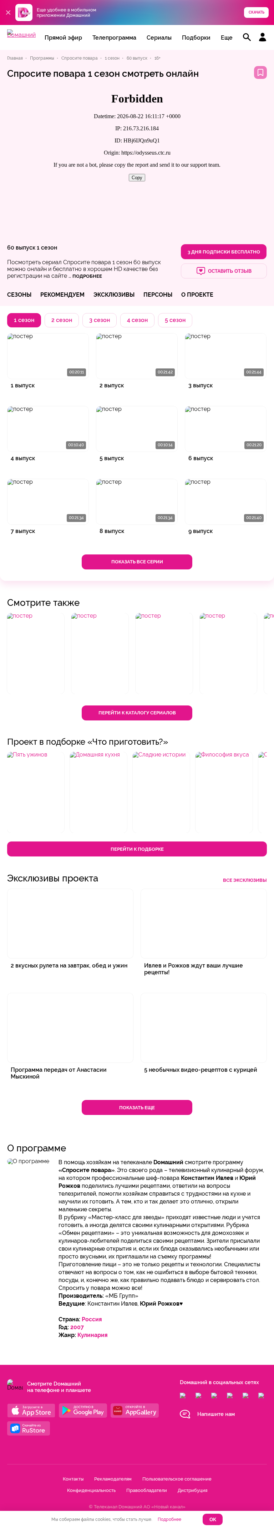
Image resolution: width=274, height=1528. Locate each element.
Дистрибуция (192, 1490)
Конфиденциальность (91, 1490)
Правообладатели (146, 1490)
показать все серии (137, 561)
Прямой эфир (63, 37)
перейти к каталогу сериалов (137, 712)
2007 (77, 1327)
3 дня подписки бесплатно (224, 252)
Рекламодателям (113, 1479)
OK (212, 1519)
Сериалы (159, 37)
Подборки (196, 37)
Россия (92, 1319)
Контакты (73, 1479)
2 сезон (61, 320)
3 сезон (99, 320)
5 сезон (175, 320)
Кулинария (92, 1335)
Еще (227, 37)
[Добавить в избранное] (260, 72)
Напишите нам (216, 1414)
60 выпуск (21, 247)
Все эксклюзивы (245, 880)
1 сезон (47, 247)
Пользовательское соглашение (177, 1479)
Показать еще (137, 1107)
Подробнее (169, 1519)
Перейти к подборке (137, 849)
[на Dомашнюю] (21, 34)
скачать (256, 12)
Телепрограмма (114, 37)
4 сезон (137, 320)
